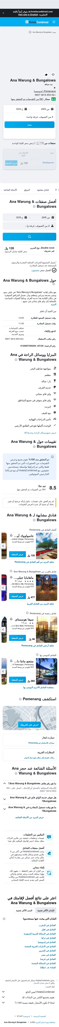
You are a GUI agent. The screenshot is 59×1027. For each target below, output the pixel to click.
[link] (34, 562)
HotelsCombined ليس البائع (40, 991)
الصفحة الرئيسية (39, 1016)
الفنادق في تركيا (48, 937)
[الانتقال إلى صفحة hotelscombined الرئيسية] (37, 21)
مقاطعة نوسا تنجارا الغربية (45, 1022)
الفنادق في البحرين (47, 950)
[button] (3, 13)
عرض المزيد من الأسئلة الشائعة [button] (29, 817)
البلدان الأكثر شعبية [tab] (45, 910)
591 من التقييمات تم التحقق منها (27, 99)
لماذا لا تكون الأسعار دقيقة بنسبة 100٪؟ (34, 1002)
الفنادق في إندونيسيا (47, 942)
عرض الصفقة (17, 554)
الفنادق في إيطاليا (48, 967)
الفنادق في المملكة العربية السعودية (40, 933)
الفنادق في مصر (48, 954)
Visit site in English (28, 14)
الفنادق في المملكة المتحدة (44, 963)
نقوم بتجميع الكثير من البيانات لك (38, 997)
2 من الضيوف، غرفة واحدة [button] (39, 116)
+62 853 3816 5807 (45, 94)
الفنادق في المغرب (47, 925)
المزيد (53, 304)
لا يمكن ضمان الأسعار (42, 983)
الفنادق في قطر (49, 929)
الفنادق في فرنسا (48, 958)
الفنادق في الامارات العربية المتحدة (40, 946)
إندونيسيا (26, 1016)
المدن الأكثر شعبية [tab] (24, 910)
